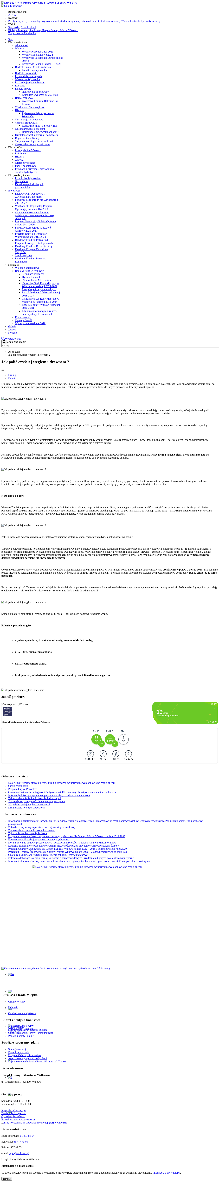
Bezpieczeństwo (24, 97)
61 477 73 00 (21, 1141)
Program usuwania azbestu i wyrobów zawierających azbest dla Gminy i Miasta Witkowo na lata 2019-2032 (66, 836)
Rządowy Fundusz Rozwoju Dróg (33, 246)
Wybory (19, 48)
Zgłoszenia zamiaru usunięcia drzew (27, 833)
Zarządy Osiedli (23, 320)
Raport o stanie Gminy (27, 138)
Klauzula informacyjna (13, 1110)
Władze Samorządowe (27, 267)
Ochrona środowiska (26, 122)
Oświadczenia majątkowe (22, 1013)
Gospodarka (21, 181)
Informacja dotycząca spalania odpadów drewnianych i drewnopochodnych (49, 795)
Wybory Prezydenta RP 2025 (37, 51)
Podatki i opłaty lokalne (34, 70)
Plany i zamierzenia (18, 1052)
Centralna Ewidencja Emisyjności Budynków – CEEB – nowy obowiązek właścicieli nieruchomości (62, 792)
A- (9, 14)
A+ (16, 14)
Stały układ (14, 27)
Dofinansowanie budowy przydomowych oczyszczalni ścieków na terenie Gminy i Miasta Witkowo (62, 842)
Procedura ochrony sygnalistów (18, 1119)
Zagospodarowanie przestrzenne (32, 144)
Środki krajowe (23, 255)
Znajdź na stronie (16, 341)
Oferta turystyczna (25, 162)
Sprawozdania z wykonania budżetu (27, 1029)
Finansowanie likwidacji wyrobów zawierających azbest (38, 839)
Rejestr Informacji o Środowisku (39, 125)
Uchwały (13, 1007)
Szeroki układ (28, 27)
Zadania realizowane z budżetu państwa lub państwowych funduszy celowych (34, 215)
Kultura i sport (23, 88)
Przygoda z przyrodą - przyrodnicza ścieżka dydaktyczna (34, 170)
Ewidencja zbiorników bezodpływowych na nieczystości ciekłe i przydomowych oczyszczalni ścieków (64, 845)
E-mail (11, 378)
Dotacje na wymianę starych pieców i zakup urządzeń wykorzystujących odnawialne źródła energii (61, 782)
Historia (19, 110)
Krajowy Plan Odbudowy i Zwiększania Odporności (29, 195)
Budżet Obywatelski (26, 73)
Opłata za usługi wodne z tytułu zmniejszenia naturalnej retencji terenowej (48, 854)
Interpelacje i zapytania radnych (39, 289)
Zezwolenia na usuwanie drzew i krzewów (31, 830)
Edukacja (20, 85)
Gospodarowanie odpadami (30, 128)
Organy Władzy (16, 1001)
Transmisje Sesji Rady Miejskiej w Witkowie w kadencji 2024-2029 (40, 285)
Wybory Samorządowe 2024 (37, 54)
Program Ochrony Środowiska (24, 1055)
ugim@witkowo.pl (19, 1153)
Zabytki (19, 159)
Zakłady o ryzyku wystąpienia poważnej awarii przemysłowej (41, 827)
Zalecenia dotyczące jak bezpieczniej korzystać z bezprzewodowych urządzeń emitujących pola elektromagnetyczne (71, 858)
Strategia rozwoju (17, 1049)
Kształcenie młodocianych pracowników (29, 186)
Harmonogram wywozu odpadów (40, 131)
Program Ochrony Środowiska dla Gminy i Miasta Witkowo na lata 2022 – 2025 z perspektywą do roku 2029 (67, 848)
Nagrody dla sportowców (35, 91)
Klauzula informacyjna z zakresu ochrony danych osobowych (39, 313)
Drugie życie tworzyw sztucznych (26, 807)
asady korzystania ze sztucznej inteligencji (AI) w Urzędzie (35, 1122)
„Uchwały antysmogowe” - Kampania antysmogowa (36, 801)
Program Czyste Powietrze (22, 789)
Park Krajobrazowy (25, 165)
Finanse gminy (16, 1026)
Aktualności (21, 45)
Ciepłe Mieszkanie (18, 785)
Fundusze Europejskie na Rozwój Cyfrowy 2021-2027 (33, 229)
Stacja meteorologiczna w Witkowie (34, 141)
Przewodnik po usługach (28, 76)
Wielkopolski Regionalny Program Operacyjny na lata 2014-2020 (33, 208)
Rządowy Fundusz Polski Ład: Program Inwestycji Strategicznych (34, 241)
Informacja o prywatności (166, 1172)
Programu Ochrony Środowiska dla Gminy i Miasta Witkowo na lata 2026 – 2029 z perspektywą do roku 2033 (68, 851)
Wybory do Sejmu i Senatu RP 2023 (41, 63)
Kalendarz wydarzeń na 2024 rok (40, 94)
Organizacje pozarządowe (29, 119)
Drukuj (12, 375)
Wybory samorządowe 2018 (30, 323)
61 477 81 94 (27, 1135)
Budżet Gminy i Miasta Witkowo (33, 67)
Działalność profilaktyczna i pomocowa (36, 134)
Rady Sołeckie (23, 317)
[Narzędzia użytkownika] (2, 370)
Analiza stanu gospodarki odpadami (27, 1058)
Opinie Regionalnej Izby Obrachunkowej (30, 1032)
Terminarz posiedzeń (33, 273)
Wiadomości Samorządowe (29, 107)
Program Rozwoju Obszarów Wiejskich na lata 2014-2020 (31, 235)
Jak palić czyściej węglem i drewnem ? (29, 804)
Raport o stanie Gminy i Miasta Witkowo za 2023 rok (37, 1061)
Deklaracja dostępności (13, 1113)
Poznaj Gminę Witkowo (28, 150)
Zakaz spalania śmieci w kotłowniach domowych (34, 798)
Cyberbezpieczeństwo (13, 1116)
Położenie (20, 153)
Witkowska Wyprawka (27, 79)
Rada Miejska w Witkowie (29, 270)
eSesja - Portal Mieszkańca (36, 280)
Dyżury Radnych (31, 277)
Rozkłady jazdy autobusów (29, 82)
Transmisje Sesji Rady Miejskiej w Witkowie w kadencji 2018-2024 (40, 300)
